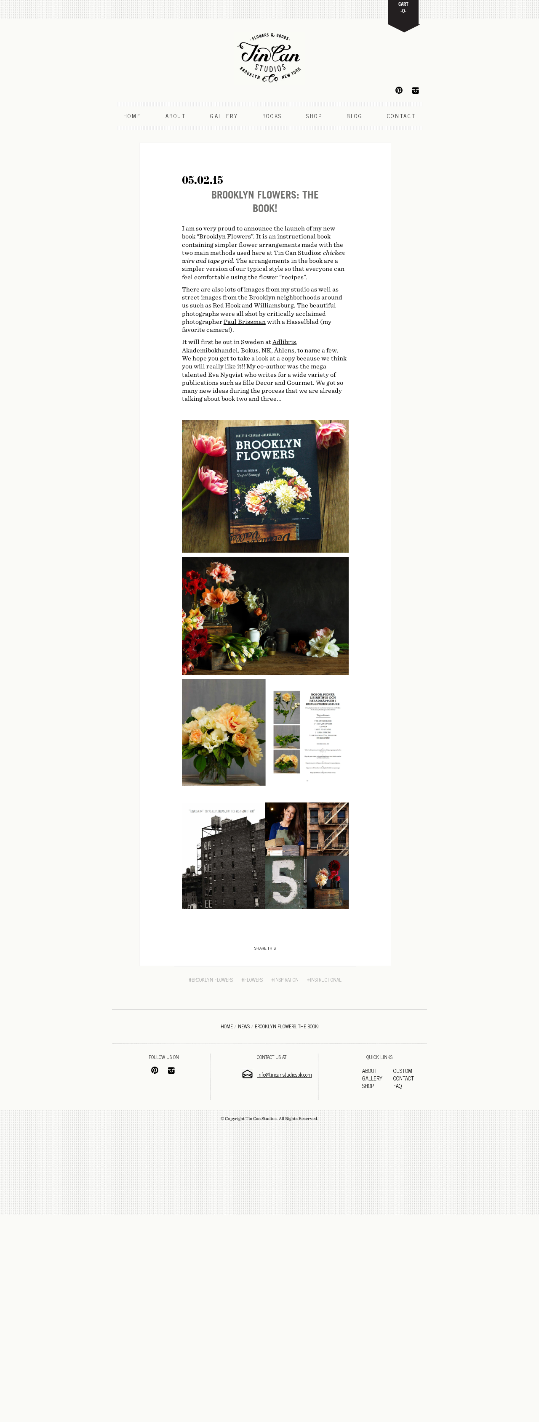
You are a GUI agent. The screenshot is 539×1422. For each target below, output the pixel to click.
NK (266, 350)
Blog (355, 115)
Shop (314, 115)
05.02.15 (202, 180)
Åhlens (284, 350)
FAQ (397, 1085)
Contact (401, 115)
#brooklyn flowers (211, 979)
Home (132, 115)
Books (272, 115)
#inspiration (285, 979)
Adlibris (284, 342)
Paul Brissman (245, 321)
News (244, 1026)
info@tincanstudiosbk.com (284, 1074)
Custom (402, 1070)
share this (265, 948)
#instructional (324, 979)
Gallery (224, 115)
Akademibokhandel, (211, 350)
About (175, 115)
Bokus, (250, 350)
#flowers (252, 979)
